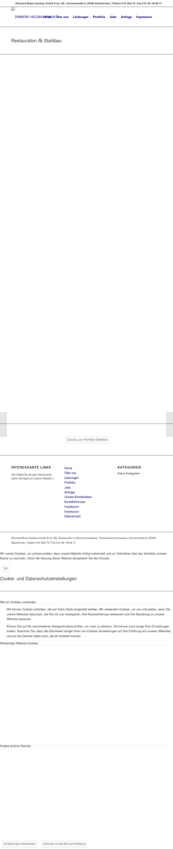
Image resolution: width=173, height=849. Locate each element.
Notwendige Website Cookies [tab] (19, 643)
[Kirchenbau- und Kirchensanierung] (3, 424)
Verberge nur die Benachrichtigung (64, 843)
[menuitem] (47, 17)
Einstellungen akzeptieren (20, 843)
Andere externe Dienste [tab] (15, 746)
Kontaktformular (74, 502)
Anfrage (69, 492)
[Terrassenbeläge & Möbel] (169, 424)
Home (68, 468)
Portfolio (69, 482)
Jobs (67, 487)
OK (5, 568)
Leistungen (71, 478)
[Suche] (158, 17)
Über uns (70, 473)
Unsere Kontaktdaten (78, 497)
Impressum (71, 506)
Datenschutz (72, 516)
